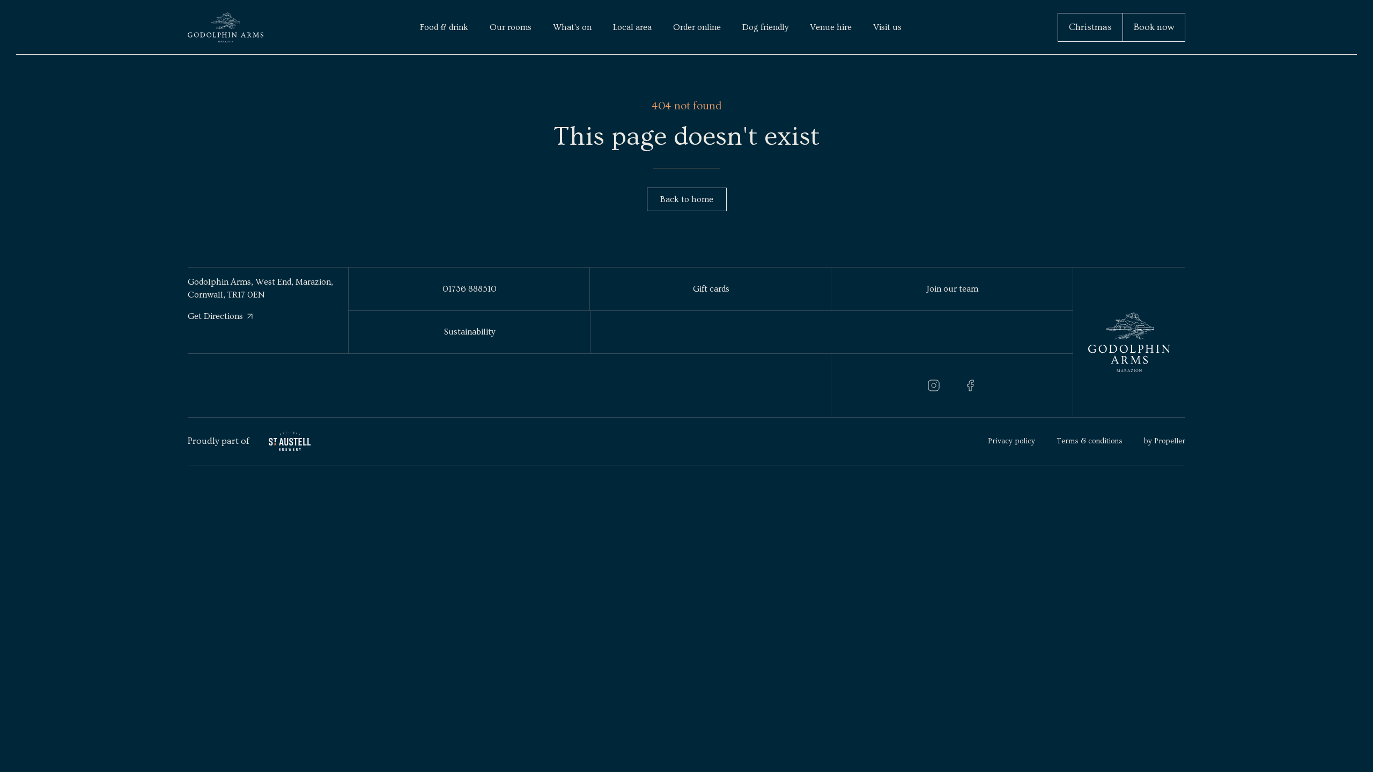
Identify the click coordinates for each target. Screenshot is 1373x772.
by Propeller (1164, 441)
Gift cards (711, 289)
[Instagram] (933, 385)
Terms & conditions (1090, 441)
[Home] (225, 27)
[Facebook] (970, 385)
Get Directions (215, 316)
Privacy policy (1011, 441)
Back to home (686, 199)
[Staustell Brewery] (290, 441)
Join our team (952, 289)
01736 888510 (469, 289)
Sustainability (469, 332)
